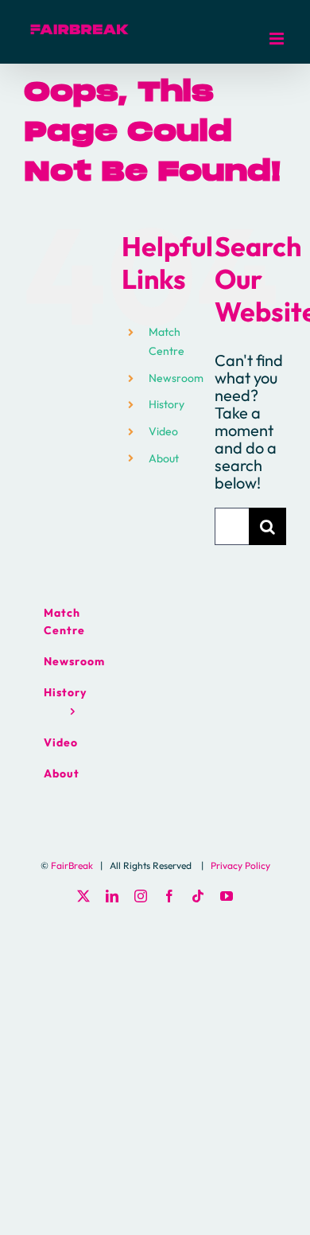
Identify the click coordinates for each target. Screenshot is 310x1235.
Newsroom (176, 378)
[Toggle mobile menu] (277, 38)
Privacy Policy (240, 865)
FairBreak (72, 865)
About (164, 458)
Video (163, 431)
